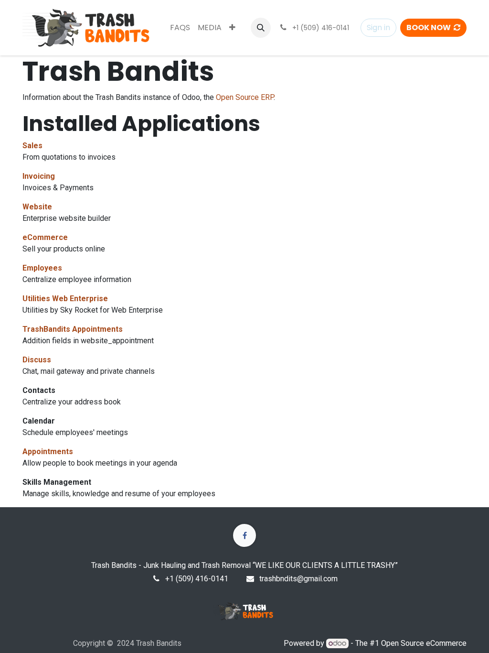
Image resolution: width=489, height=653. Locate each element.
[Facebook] (244, 535)
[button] (261, 28)
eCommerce (45, 237)
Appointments (47, 451)
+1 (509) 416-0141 (196, 578)
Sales (32, 145)
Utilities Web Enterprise (65, 298)
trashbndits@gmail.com (298, 578)
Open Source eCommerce (424, 643)
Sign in (378, 27)
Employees (42, 267)
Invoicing (38, 176)
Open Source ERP (245, 97)
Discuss (36, 359)
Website (37, 206)
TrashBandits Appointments (72, 329)
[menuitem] (180, 27)
